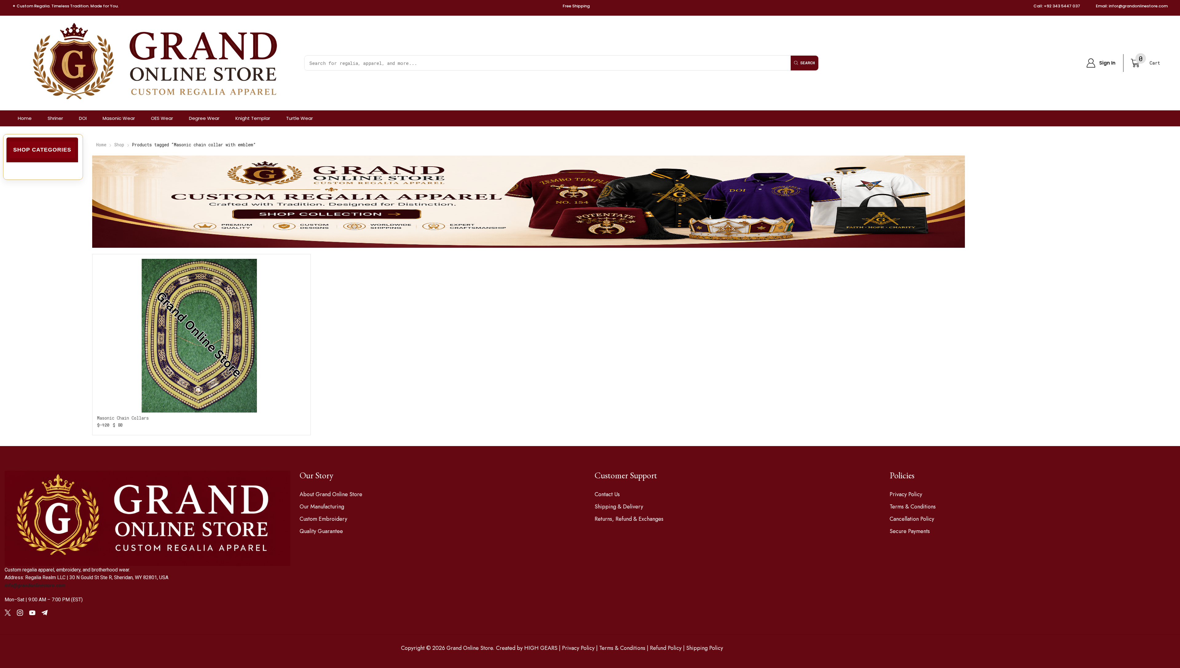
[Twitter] (8, 613)
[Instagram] (20, 613)
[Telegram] (44, 613)
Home (101, 145)
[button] (1100, 63)
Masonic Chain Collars (123, 418)
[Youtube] (32, 613)
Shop (119, 145)
